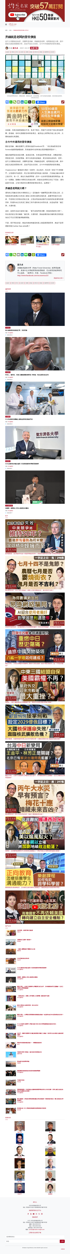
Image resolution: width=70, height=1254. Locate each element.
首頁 (6, 30)
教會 (41, 52)
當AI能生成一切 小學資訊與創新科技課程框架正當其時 (31, 1108)
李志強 (19, 1081)
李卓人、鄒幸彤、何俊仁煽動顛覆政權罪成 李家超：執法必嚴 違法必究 (27, 375)
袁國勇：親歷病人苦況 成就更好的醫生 (17, 508)
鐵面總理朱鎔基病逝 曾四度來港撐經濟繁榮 (28, 1070)
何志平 (19, 960)
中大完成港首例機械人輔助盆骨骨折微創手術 (19, 419)
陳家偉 (19, 950)
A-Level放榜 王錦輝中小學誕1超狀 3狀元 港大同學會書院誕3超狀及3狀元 (36, 1024)
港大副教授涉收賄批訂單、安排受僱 (16, 330)
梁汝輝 (19, 1109)
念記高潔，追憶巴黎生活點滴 (25, 930)
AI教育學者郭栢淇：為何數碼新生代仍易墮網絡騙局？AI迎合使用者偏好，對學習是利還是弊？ (33, 627)
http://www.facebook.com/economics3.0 (32, 275)
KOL (17, 52)
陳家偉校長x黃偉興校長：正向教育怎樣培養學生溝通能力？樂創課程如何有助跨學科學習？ (33, 887)
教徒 (31, 52)
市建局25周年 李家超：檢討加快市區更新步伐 (29, 1052)
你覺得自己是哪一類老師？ (24, 939)
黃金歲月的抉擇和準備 (23, 1061)
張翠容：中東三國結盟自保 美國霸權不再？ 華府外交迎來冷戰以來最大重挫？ (28, 702)
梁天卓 (15, 48)
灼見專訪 (8, 461)
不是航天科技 (20, 1080)
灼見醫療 (8, 416)
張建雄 (19, 1063)
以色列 (22, 52)
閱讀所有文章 (58, 278)
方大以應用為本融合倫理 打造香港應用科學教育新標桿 (22, 464)
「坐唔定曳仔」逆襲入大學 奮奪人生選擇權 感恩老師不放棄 (33, 996)
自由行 (8, 52)
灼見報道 (8, 327)
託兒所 (52, 52)
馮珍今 (19, 932)
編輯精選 (19, 1053)
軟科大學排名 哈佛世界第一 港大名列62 (27, 1005)
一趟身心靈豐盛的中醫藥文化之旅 (26, 949)
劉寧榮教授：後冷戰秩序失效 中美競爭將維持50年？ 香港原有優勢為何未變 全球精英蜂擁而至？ (34, 553)
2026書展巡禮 (9, 505)
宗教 (13, 52)
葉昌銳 (19, 941)
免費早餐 (34, 48)
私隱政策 (63, 1249)
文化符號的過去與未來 (23, 958)
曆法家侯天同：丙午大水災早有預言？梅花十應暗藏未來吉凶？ (24, 814)
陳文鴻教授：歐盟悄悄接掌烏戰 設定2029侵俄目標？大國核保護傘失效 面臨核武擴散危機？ (33, 739)
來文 (18, 1044)
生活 (10, 30)
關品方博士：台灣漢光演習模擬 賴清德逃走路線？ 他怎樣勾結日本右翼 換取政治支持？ (40, 1014)
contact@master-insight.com (36, 1229)
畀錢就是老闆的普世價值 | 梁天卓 (20, 30)
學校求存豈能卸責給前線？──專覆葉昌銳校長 (29, 1042)
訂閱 (62, 1241)
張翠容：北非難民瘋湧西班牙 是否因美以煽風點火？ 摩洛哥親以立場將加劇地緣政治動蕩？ (33, 851)
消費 (27, 52)
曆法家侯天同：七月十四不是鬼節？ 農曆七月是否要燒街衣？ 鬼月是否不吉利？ (29, 590)
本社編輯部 (10, 332)
